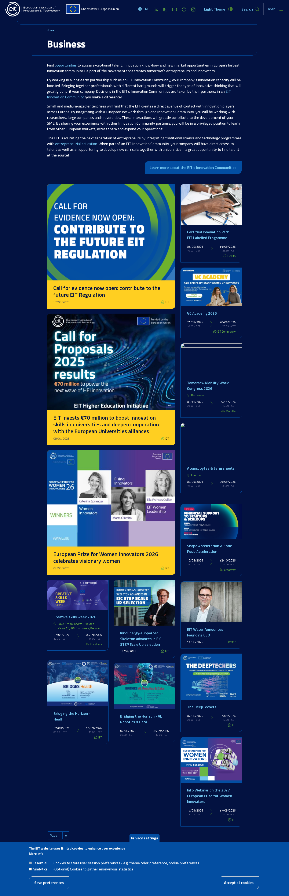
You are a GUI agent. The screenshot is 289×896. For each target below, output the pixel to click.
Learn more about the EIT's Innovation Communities (193, 167)
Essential (40, 863)
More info (36, 853)
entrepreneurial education (76, 144)
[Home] (32, 9)
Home (50, 30)
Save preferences (49, 882)
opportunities (66, 65)
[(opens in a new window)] (156, 9)
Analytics (40, 869)
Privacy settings (144, 838)
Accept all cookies (239, 882)
